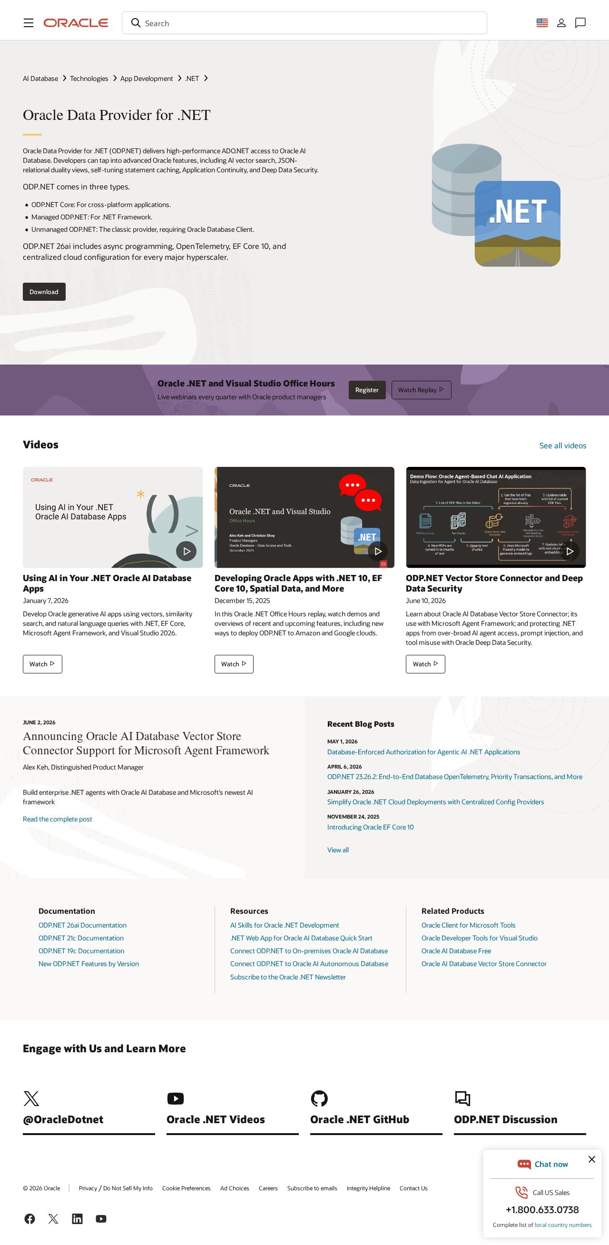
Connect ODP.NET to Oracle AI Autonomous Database (309, 963)
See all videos (563, 445)
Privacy (88, 1188)
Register (367, 390)
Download (44, 292)
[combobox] (304, 22)
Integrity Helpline (368, 1188)
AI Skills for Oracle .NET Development (284, 924)
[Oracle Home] (76, 23)
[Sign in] (561, 23)
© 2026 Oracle (41, 1188)
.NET (192, 78)
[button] (28, 23)
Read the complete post (57, 818)
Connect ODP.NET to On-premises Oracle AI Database (309, 950)
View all (338, 849)
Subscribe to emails (312, 1188)
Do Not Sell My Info (128, 1188)
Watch (38, 664)
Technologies (89, 78)
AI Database (40, 78)
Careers (268, 1188)
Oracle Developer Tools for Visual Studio (480, 937)
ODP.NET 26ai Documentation (83, 924)
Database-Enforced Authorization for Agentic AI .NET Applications (424, 751)
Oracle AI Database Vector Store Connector (484, 963)
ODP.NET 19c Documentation (81, 950)
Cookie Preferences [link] (186, 1188)
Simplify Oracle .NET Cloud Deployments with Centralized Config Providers (435, 801)
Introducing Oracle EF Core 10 (370, 826)
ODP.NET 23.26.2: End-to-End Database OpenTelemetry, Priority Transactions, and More (454, 776)
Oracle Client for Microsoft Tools (469, 924)
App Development (146, 78)
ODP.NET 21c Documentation (81, 937)
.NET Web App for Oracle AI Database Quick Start (301, 937)
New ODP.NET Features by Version (89, 963)
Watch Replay (417, 390)
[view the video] (113, 517)
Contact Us (414, 1188)
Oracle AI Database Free (456, 950)
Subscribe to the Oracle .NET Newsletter (288, 976)
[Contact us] (580, 23)
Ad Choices (234, 1188)
